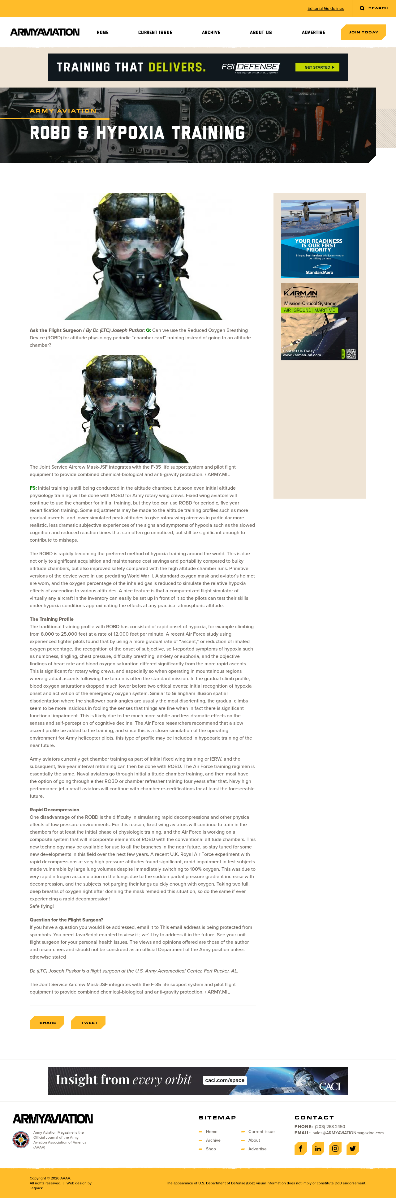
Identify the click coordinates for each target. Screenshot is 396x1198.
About (254, 1140)
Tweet (89, 1022)
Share (48, 1022)
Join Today (364, 32)
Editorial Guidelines (326, 9)
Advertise (313, 33)
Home (103, 33)
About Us (261, 33)
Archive (211, 33)
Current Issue (155, 33)
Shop (211, 1149)
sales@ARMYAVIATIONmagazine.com (348, 1133)
